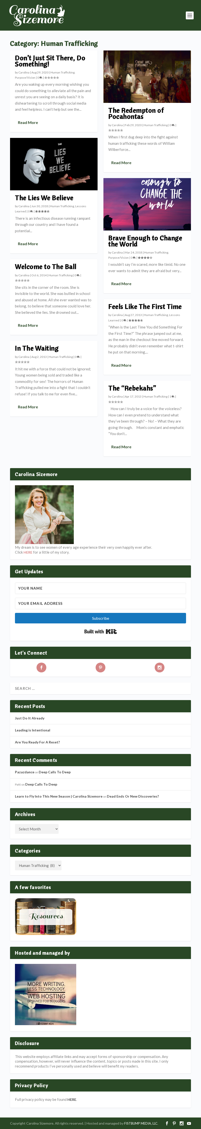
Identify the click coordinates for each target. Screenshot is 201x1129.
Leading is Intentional (32, 730)
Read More (28, 122)
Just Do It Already (29, 718)
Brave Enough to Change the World (145, 240)
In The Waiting (37, 348)
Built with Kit (100, 631)
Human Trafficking (62, 72)
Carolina (23, 72)
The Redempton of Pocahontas (135, 113)
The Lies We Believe (44, 197)
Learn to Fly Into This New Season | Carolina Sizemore (58, 796)
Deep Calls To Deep (55, 772)
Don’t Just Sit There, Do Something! (50, 60)
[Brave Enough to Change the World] (147, 204)
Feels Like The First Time (145, 306)
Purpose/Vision (25, 77)
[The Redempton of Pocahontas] (147, 76)
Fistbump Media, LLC (140, 1123)
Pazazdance (24, 772)
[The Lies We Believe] (54, 164)
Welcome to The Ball (45, 266)
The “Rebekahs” (132, 388)
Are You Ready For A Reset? (37, 742)
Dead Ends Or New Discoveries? (133, 796)
